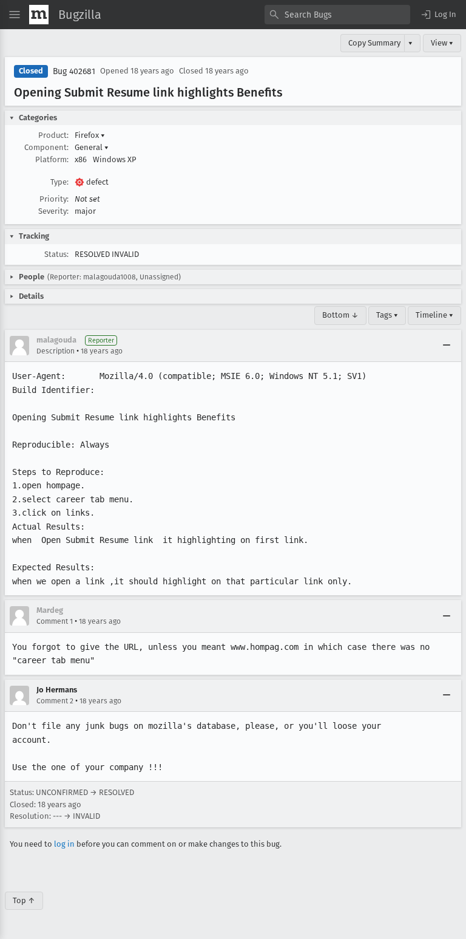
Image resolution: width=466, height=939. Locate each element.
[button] (438, 14)
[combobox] (337, 14)
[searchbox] (337, 14)
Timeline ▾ (434, 314)
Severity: (53, 211)
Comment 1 (54, 621)
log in (64, 844)
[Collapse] (446, 345)
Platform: (52, 159)
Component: (46, 147)
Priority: (54, 198)
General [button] (92, 147)
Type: (59, 181)
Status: (56, 254)
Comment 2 (54, 701)
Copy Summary (374, 42)
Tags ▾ (387, 314)
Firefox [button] (90, 135)
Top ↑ (24, 900)
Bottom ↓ (340, 314)
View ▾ (442, 42)
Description (55, 351)
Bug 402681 (74, 71)
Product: (53, 135)
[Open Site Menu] (14, 14)
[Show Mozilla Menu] (39, 14)
